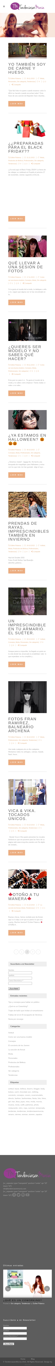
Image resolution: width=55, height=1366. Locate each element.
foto (39, 1098)
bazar (17, 1089)
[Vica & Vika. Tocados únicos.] (27, 792)
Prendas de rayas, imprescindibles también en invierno (28, 531)
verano (11, 1114)
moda (33, 1102)
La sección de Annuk (16, 1050)
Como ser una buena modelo (20, 1037)
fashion (18, 1098)
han (13, 1102)
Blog (33, 1359)
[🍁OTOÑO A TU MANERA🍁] (27, 879)
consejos (20, 1095)
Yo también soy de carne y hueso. (27, 68)
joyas (23, 1102)
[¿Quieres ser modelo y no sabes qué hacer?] (27, 330)
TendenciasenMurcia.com (23, 24)
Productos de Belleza (15, 161)
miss (28, 1102)
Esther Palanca (38, 1303)
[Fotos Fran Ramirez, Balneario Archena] (27, 697)
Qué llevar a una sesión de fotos (25, 267)
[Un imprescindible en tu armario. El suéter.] (27, 601)
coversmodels (37, 1095)
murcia (39, 1102)
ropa (25, 1108)
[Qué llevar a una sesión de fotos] (27, 246)
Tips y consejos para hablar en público (23, 1002)
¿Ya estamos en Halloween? (27, 437)
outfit (22, 1105)
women (32, 1114)
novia (17, 1105)
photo (36, 1105)
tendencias (21, 1111)
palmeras (29, 1105)
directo (11, 1098)
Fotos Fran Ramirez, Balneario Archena (22, 725)
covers (27, 1095)
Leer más (16, 104)
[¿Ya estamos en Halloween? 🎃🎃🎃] (27, 419)
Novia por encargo (15, 1019)
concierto (12, 1095)
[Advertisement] (27, 196)
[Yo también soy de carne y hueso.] (27, 50)
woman (25, 1114)
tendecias (12, 1111)
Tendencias (31, 81)
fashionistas (26, 1098)
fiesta (34, 1098)
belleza (23, 1089)
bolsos (11, 1092)
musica (11, 1105)
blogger (37, 1089)
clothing (35, 1092)
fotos (44, 1098)
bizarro (30, 1089)
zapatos (39, 1114)
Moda (42, 78)
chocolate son (25, 1092)
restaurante (13, 1108)
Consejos (28, 280)
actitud (11, 1089)
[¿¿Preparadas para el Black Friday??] (27, 129)
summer (31, 1108)
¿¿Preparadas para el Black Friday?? (26, 147)
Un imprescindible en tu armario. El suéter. (27, 627)
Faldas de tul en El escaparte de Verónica (25, 1015)
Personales (12, 81)
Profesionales (29, 161)
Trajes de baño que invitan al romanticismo (25, 1011)
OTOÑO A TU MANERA (23, 896)
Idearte (27, 1365)
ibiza (18, 1102)
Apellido (11, 975)
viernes (18, 1114)
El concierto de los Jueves (18, 1045)
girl (9, 1102)
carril (17, 1092)
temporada (40, 1108)
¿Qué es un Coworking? (18, 1006)
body (43, 1089)
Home (22, 1359)
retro (21, 1108)
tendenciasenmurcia (35, 1111)
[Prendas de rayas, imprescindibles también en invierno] (27, 504)
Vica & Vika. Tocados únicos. (22, 815)
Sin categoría (21, 81)
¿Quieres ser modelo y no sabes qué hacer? (24, 353)
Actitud (42, 545)
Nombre (11, 970)
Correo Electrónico (15, 981)
